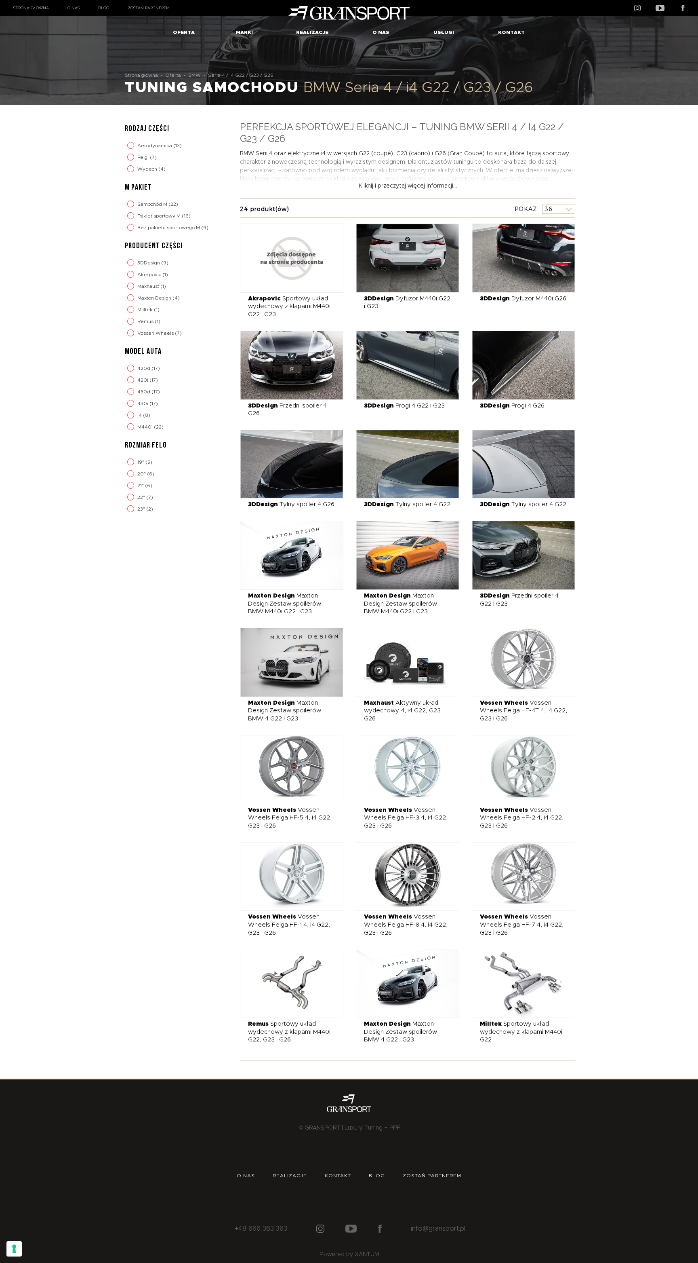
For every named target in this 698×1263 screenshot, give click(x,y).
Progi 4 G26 (512, 406)
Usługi (443, 32)
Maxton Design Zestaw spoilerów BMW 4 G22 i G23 (284, 711)
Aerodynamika (155, 145)
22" (141, 497)
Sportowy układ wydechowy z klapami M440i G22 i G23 (289, 306)
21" (141, 485)
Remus (146, 321)
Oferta (184, 32)
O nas (73, 8)
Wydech (147, 169)
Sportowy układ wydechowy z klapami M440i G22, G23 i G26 (289, 1032)
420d (144, 368)
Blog (103, 8)
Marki (244, 32)
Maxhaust (148, 286)
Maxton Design (154, 298)
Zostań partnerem (149, 8)
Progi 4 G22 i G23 (404, 406)
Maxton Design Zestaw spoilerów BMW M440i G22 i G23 (284, 604)
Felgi (143, 157)
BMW (194, 75)
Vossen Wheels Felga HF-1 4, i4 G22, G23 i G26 (289, 925)
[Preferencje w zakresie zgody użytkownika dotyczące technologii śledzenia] (14, 1249)
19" (141, 462)
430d (144, 391)
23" (141, 509)
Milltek (145, 309)
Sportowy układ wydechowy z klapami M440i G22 (521, 1032)
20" (142, 473)
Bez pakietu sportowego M (169, 227)
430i (143, 403)
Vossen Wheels (156, 333)
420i (143, 380)
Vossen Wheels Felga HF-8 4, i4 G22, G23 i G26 (406, 925)
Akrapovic (149, 274)
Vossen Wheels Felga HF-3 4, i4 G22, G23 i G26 (406, 818)
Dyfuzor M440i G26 (523, 299)
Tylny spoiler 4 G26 (291, 504)
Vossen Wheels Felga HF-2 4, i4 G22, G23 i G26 (521, 818)
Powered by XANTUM (349, 1254)
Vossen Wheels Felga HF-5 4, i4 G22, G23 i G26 (290, 818)
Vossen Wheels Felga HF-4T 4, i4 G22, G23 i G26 (523, 711)
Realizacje (312, 32)
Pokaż (526, 209)
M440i (145, 427)
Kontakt (511, 32)
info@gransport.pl (438, 1228)
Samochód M (152, 204)
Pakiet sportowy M (159, 215)
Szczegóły (286, 258)
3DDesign (149, 262)
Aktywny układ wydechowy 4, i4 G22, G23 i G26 (404, 711)
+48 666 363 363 (261, 1228)
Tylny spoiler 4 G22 (407, 504)
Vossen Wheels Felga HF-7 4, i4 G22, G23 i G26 (521, 925)
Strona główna (31, 8)
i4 (140, 415)
